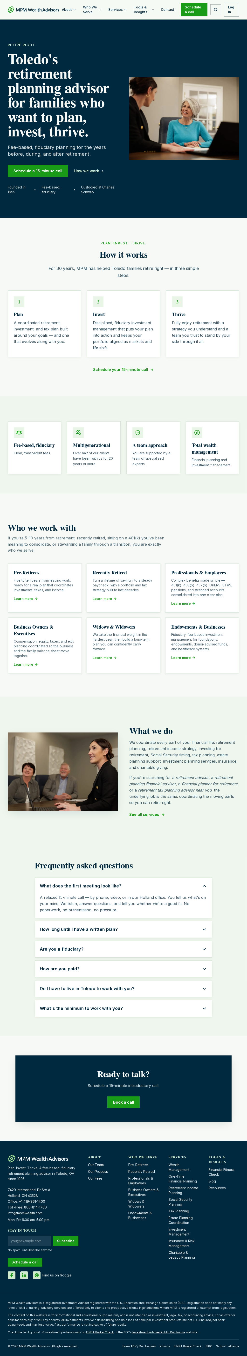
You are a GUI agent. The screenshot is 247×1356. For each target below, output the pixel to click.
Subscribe (66, 1241)
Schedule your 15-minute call (120, 369)
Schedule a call (193, 9)
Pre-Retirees (138, 1165)
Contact (167, 9)
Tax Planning (179, 1211)
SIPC (209, 1346)
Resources (217, 1188)
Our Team (96, 1165)
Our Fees (95, 1178)
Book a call (123, 1102)
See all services (144, 814)
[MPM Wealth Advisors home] (33, 9)
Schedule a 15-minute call (38, 170)
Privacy (165, 1346)
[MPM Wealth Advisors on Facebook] (11, 1275)
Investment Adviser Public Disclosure (158, 1332)
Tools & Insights (140, 9)
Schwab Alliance (227, 1346)
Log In (231, 9)
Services (115, 9)
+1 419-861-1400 (32, 1201)
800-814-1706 (35, 1207)
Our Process (98, 1171)
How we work (86, 170)
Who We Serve (90, 9)
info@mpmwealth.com (25, 1213)
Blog (212, 1181)
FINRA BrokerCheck (100, 1332)
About (67, 9)
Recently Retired (141, 1171)
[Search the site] (215, 9)
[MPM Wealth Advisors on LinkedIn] (24, 1275)
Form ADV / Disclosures (139, 1346)
